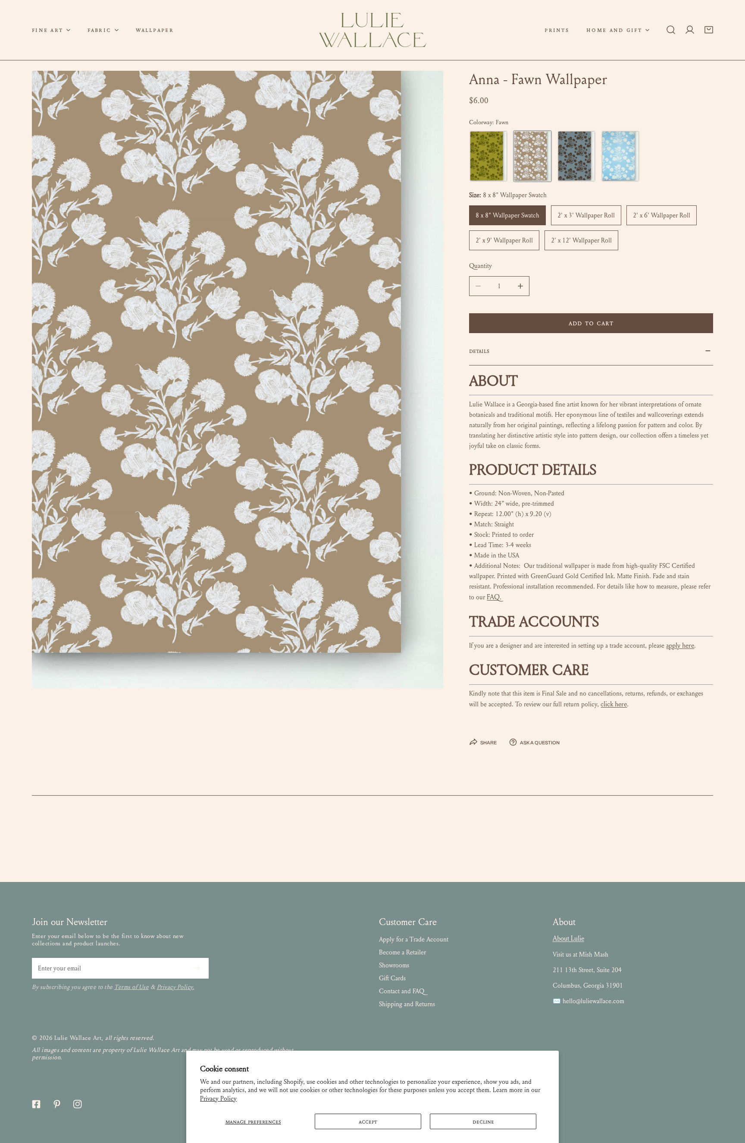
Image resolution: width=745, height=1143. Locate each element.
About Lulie (568, 938)
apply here (680, 645)
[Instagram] (77, 1104)
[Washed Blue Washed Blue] (576, 156)
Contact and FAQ (401, 991)
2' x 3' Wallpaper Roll (586, 215)
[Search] (670, 29)
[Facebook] (36, 1104)
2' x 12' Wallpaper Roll (581, 240)
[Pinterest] (57, 1104)
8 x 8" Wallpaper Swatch (507, 215)
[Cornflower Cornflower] (620, 156)
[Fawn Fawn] (532, 156)
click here (614, 704)
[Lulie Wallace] (372, 30)
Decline (483, 1121)
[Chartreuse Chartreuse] (488, 156)
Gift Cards (392, 978)
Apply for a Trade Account (413, 939)
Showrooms (394, 965)
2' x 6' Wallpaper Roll (661, 215)
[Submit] (197, 968)
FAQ (493, 597)
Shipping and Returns (407, 1004)
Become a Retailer (402, 952)
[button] (51, 30)
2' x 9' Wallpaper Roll (504, 240)
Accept (368, 1121)
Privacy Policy (218, 1098)
